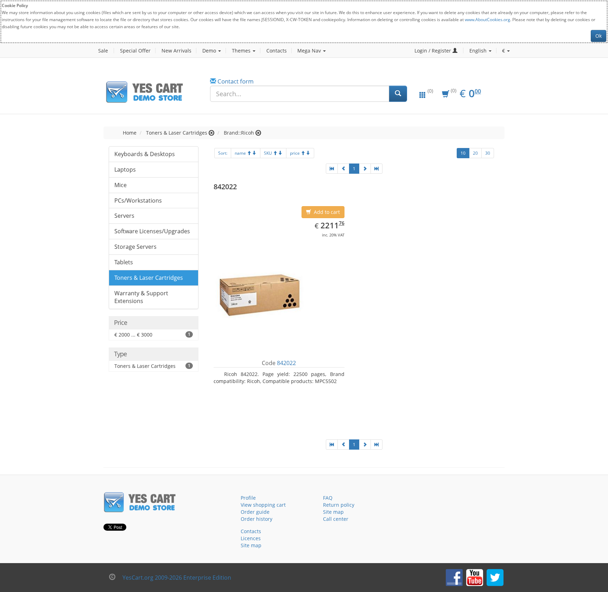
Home (130, 132)
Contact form (235, 81)
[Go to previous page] (343, 169)
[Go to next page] (365, 169)
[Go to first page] (332, 169)
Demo (209, 50)
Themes (242, 50)
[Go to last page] (376, 169)
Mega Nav (309, 50)
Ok (598, 35)
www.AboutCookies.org (487, 19)
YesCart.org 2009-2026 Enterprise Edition (176, 577)
